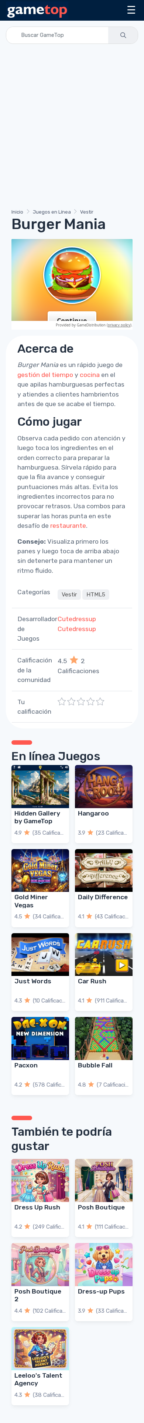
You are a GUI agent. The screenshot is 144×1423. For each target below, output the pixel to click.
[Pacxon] (40, 1038)
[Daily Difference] (104, 870)
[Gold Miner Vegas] (40, 870)
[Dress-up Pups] (104, 1264)
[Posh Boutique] (104, 1180)
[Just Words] (40, 954)
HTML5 (95, 594)
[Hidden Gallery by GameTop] (40, 786)
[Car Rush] (104, 954)
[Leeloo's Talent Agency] (40, 1348)
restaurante (68, 525)
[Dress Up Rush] (40, 1180)
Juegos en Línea (52, 212)
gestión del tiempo (45, 374)
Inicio (17, 212)
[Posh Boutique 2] (40, 1264)
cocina (90, 374)
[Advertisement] (72, 128)
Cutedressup (77, 619)
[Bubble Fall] (104, 1038)
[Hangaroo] (104, 786)
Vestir (86, 212)
